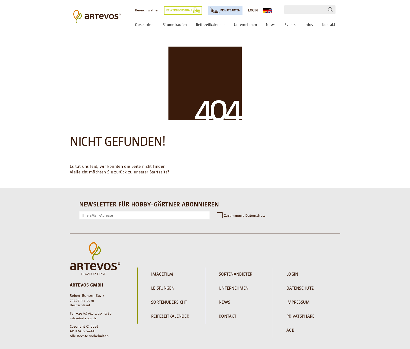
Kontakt (227, 316)
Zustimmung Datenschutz (245, 215)
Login (253, 10)
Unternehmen (233, 288)
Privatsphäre (300, 316)
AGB (290, 330)
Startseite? (159, 171)
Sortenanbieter (235, 274)
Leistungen (162, 288)
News (224, 302)
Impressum (298, 302)
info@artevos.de (83, 318)
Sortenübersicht (169, 302)
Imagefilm (162, 274)
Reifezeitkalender (170, 316)
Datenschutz (300, 288)
